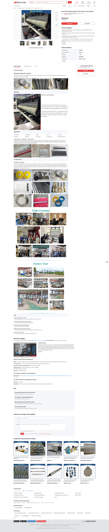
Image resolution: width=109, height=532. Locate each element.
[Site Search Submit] (70, 2)
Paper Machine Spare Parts (18, 495)
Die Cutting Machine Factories (33, 513)
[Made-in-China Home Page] (20, 2)
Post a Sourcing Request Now (45, 433)
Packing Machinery (29, 8)
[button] (66, 2)
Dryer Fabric (32, 375)
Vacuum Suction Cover (66, 375)
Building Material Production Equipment (21, 497)
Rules (95, 5)
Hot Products (31, 524)
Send (22, 433)
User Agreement (60, 528)
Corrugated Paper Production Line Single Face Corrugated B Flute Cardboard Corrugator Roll (87, 458)
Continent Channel (68, 524)
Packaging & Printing (20, 8)
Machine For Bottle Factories (46, 513)
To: (19, 421)
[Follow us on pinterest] (93, 521)
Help (75, 5)
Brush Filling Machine (25, 515)
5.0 (82, 67)
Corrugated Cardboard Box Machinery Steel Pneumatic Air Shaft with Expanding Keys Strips (54, 481)
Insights (78, 524)
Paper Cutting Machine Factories (20, 513)
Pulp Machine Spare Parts (59, 493)
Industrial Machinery (28, 507)
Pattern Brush (87, 513)
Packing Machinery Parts (38, 8)
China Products (37, 524)
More (15, 517)
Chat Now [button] (88, 23)
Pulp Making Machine (38, 493)
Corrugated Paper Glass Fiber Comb (53, 457)
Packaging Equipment (18, 507)
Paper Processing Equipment (39, 495)
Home (15, 8)
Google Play (23, 521)
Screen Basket (38, 375)
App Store (16, 521)
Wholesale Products (54, 524)
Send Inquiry (69, 23)
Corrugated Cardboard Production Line (61, 495)
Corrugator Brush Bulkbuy (36, 515)
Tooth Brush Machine (71, 513)
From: (19, 418)
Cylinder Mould (54, 375)
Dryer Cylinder (48, 375)
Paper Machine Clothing (18, 493)
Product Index (74, 524)
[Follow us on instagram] (89, 521)
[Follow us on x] (88, 521)
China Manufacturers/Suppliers (45, 524)
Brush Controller (80, 513)
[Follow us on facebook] (86, 521)
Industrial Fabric (78, 495)
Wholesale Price (61, 524)
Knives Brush (17, 515)
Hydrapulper (16, 377)
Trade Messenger (31, 521)
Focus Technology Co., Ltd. (46, 528)
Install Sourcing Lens (42, 521)
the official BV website (39, 340)
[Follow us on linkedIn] (94, 521)
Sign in (94, 3)
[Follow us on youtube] (91, 521)
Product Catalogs (29, 490)
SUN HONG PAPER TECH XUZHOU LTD (71, 13)
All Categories (17, 5)
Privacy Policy (72, 528)
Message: (18, 424)
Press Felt (28, 375)
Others (55, 497)
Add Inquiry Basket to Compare (36, 47)
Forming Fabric (23, 375)
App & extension (81, 5)
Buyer (69, 5)
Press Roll (43, 375)
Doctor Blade (59, 375)
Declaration (66, 528)
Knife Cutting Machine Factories (59, 513)
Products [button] (32, 2)
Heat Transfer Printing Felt (38, 497)
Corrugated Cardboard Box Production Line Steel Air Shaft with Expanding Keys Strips (37, 481)
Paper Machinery (78, 493)
